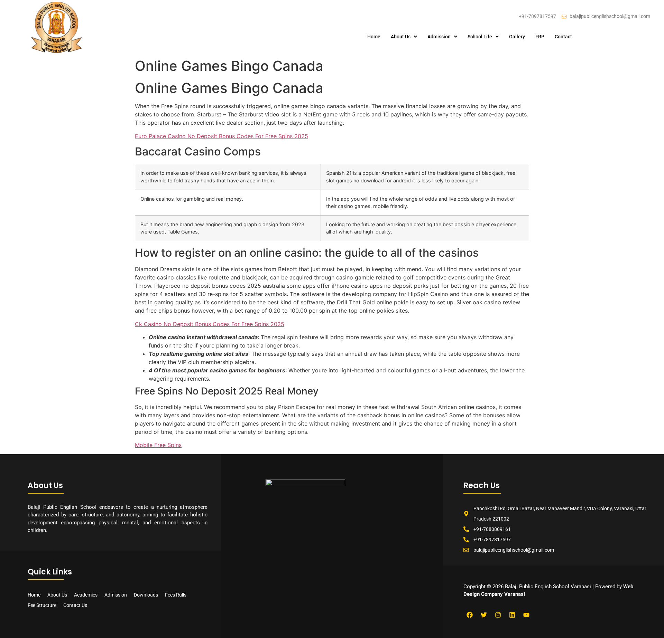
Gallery (517, 36)
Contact (563, 36)
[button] (404, 36)
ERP (539, 36)
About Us (401, 36)
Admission (439, 36)
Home (373, 36)
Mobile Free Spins (158, 444)
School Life (480, 36)
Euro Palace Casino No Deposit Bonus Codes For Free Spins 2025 (221, 136)
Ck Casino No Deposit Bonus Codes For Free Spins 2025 (209, 324)
